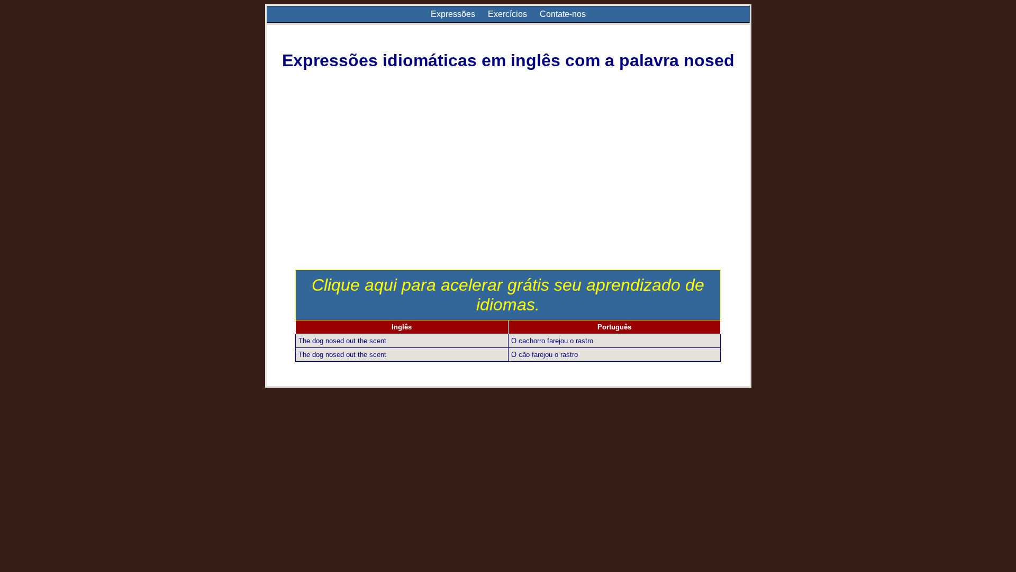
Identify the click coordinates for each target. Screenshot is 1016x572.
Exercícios (507, 14)
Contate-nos (563, 14)
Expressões (453, 14)
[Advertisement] (508, 190)
